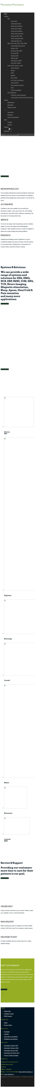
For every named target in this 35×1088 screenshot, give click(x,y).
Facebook (7, 1031)
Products (6, 16)
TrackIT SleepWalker (16, 90)
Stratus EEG (14, 21)
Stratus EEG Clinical (16, 23)
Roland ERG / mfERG (16, 60)
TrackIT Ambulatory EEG (17, 38)
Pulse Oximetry (15, 82)
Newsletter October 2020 (11, 1045)
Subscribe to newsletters (11, 1036)
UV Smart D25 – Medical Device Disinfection (22, 97)
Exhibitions (10, 114)
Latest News (10, 112)
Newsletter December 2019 (11, 1053)
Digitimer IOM (14, 58)
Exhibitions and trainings (11, 1039)
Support (6, 100)
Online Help (10, 105)
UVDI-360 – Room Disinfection (18, 95)
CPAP (12, 73)
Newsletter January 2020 (11, 1050)
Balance (13, 70)
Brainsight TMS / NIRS (16, 50)
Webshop (6, 127)
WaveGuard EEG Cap (16, 41)
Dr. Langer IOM (14, 53)
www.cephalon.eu (9, 1074)
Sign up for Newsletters (13, 117)
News (5, 110)
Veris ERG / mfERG (16, 63)
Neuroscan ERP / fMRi (16, 36)
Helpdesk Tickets (11, 107)
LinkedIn (6, 1034)
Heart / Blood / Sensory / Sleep (15, 65)
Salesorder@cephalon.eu (26, 1072)
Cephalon (9, 122)
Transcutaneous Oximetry (17, 85)
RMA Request (10, 102)
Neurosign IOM (14, 55)
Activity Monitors (15, 68)
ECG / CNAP (14, 77)
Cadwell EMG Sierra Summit (18, 45)
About (5, 119)
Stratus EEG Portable (16, 28)
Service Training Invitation (11, 1055)
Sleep (12, 87)
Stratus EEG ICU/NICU (16, 26)
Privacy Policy (8, 1025)
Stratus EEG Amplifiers (16, 31)
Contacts (9, 124)
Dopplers (13, 75)
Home (5, 13)
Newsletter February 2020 (11, 1048)
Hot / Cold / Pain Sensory (17, 80)
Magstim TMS (14, 48)
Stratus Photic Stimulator (17, 33)
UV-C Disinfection (11, 92)
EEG (8, 18)
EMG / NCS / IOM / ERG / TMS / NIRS (17, 43)
